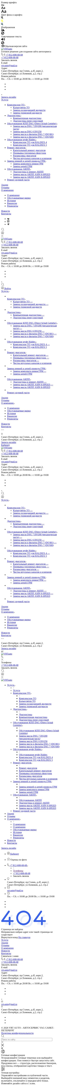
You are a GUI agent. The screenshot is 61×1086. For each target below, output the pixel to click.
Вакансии (12, 203)
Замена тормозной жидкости (27, 113)
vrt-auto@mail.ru (9, 65)
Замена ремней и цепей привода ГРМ (26, 161)
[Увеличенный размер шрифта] (3, 12)
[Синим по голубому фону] (2, 24)
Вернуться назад (9, 937)
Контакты (6, 213)
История (11, 200)
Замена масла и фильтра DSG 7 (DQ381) (33, 134)
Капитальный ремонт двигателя (29, 150)
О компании (7, 190)
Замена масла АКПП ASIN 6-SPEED (31, 174)
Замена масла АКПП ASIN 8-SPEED (31, 177)
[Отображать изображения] (3, 30)
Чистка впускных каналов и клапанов (32, 158)
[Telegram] (8, 224)
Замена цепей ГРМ (22, 166)
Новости (5, 211)
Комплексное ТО (16, 105)
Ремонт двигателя (16, 147)
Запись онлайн (8, 97)
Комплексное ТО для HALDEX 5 (30, 145)
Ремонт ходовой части (18, 179)
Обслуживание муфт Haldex (21, 139)
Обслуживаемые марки (19, 198)
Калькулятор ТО (21, 107)
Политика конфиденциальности (17, 1033)
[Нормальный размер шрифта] (3, 8)
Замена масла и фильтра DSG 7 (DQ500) (33, 137)
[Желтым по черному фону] (2, 21)
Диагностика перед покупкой (28, 121)
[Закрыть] (2, 1045)
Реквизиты (12, 206)
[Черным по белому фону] (2, 18)
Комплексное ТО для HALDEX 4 (30, 142)
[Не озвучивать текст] (2, 43)
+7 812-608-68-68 (14, 55)
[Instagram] (8, 221)
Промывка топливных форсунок (29, 153)
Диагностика (14, 115)
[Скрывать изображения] (2, 34)
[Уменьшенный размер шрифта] (2, 5)
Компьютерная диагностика (27, 118)
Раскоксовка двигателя (24, 155)
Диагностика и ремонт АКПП (28, 171)
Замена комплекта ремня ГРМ (28, 163)
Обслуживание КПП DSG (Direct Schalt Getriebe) (32, 123)
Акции (4, 185)
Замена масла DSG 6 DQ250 (27, 131)
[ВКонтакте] (8, 218)
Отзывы (5, 187)
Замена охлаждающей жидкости (29, 110)
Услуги (4, 99)
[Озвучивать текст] (3, 40)
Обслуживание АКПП (18, 169)
